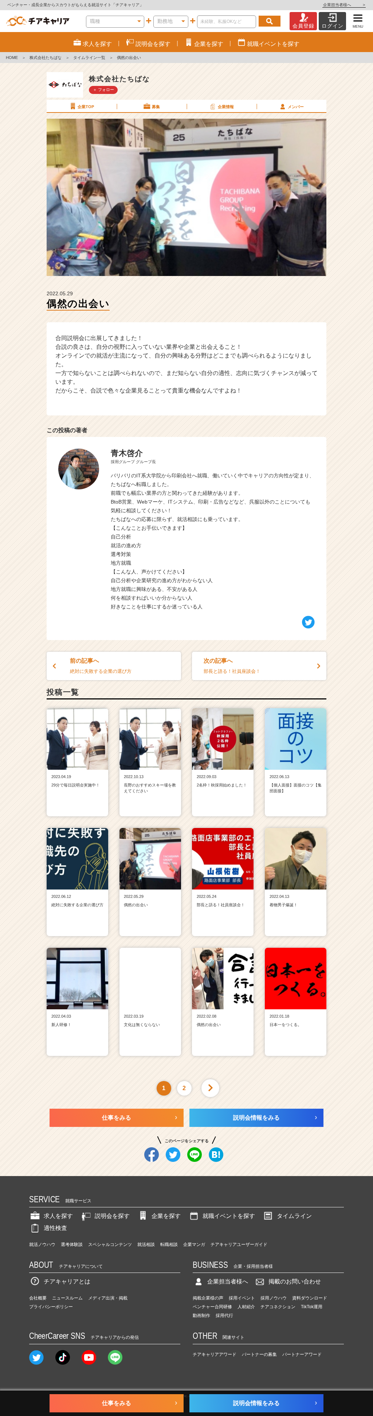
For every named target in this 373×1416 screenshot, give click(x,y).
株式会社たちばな (46, 57)
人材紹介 (246, 1306)
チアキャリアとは (67, 1281)
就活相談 (146, 1244)
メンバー (296, 106)
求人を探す (58, 1216)
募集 (156, 106)
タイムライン (294, 1216)
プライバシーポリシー (51, 1306)
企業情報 (226, 106)
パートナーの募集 (259, 1354)
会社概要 (38, 1298)
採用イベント (242, 1298)
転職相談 (169, 1244)
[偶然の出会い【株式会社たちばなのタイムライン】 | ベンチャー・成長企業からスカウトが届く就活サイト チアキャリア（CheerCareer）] (38, 21)
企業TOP (86, 106)
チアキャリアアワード (214, 1354)
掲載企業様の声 (208, 1298)
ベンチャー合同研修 (212, 1306)
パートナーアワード (302, 1354)
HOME (12, 57)
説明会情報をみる (256, 1118)
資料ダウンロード (309, 1298)
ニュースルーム (67, 1298)
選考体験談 (72, 1244)
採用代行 (224, 1315)
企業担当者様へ (344, 5)
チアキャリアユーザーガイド (239, 1244)
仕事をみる (116, 1118)
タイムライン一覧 (89, 57)
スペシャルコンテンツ (110, 1244)
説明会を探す (112, 1216)
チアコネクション (277, 1306)
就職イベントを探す (229, 1216)
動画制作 (201, 1315)
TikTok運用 (311, 1306)
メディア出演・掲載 (107, 1298)
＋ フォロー (103, 89)
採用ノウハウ (273, 1298)
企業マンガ (194, 1244)
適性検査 (55, 1228)
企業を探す (166, 1216)
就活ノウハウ (42, 1244)
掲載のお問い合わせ (294, 1281)
